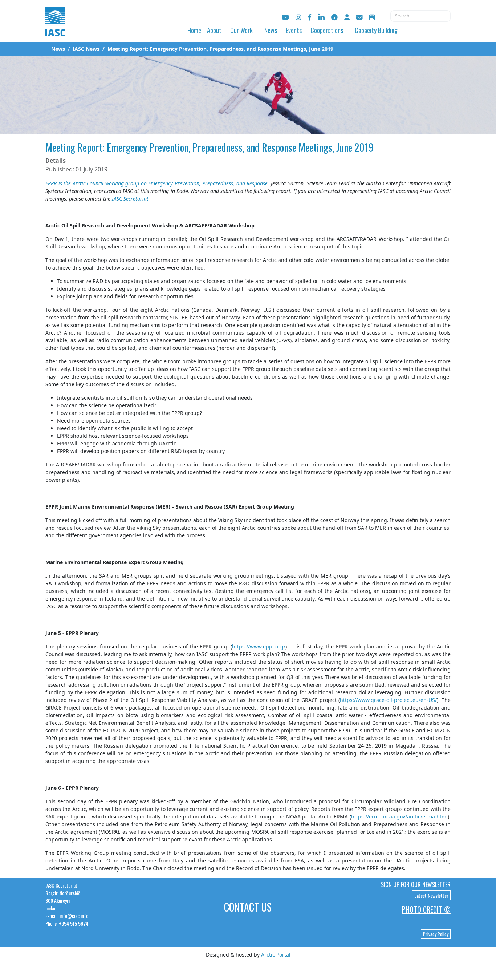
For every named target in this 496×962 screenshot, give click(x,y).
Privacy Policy (435, 934)
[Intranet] (347, 17)
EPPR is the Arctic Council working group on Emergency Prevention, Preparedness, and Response (156, 183)
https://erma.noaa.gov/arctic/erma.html (399, 816)
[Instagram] (298, 17)
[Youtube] (285, 17)
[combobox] (420, 16)
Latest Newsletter (431, 895)
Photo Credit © (426, 909)
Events (294, 30)
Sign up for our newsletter (416, 884)
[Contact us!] (359, 17)
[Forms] (372, 17)
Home (194, 30)
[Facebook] (310, 17)
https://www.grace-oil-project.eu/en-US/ (388, 699)
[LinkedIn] (321, 17)
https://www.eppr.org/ (258, 646)
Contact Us (248, 907)
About (214, 30)
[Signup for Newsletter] (334, 17)
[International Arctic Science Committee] (55, 29)
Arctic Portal (275, 954)
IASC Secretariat (130, 198)
